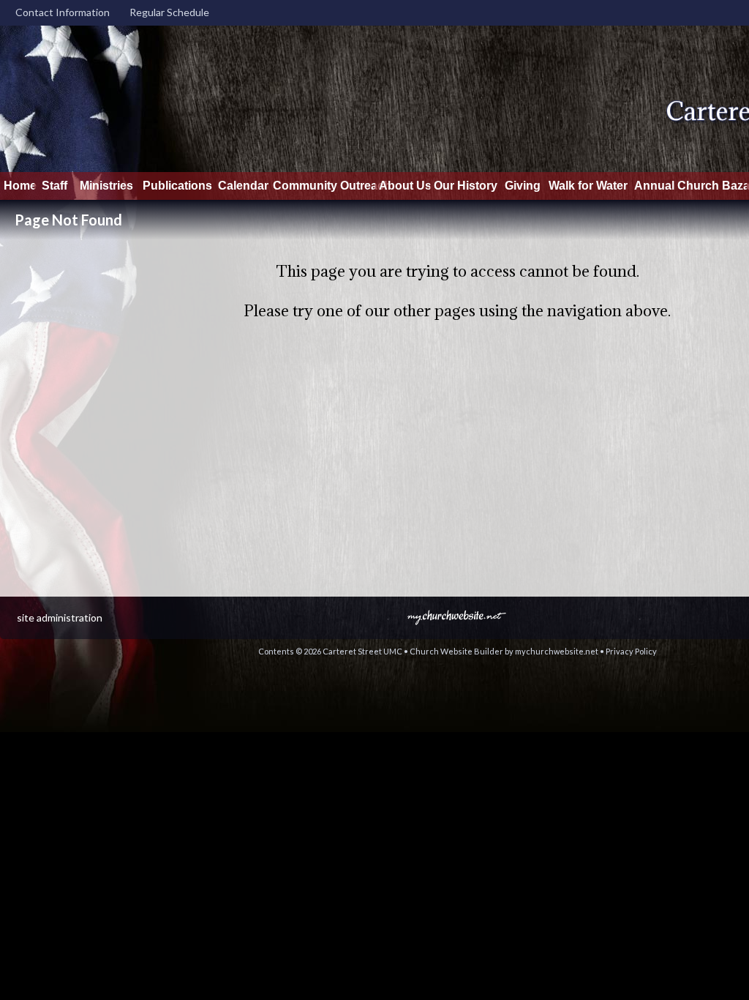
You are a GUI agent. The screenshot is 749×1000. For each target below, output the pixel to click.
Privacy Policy (631, 651)
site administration (59, 617)
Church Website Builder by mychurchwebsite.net (504, 651)
